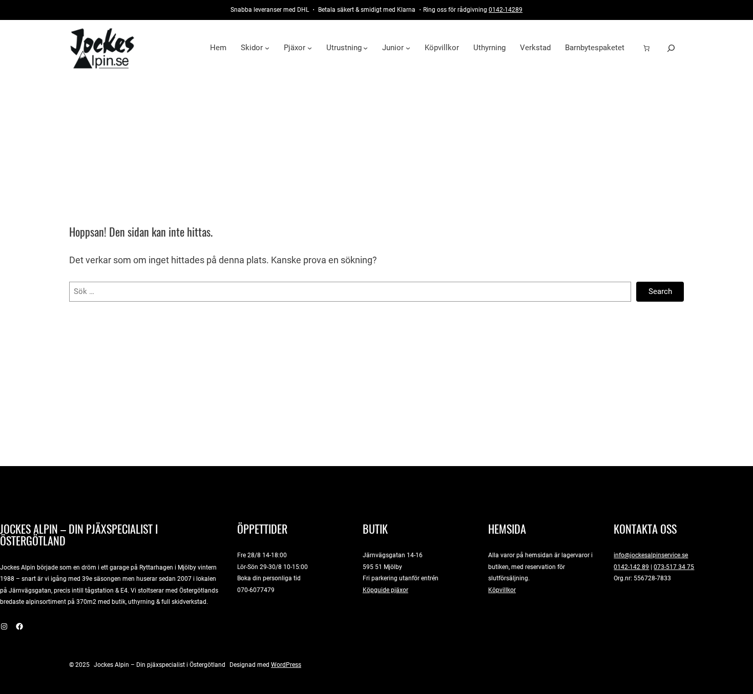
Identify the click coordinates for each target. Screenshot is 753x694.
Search (660, 291)
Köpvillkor (502, 590)
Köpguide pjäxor (385, 590)
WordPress (286, 664)
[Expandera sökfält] (671, 48)
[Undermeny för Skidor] (267, 48)
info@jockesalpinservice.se (651, 555)
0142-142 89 (631, 567)
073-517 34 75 (674, 567)
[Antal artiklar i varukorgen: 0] (646, 48)
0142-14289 (505, 9)
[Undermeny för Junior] (408, 48)
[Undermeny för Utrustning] (365, 48)
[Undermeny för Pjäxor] (309, 48)
